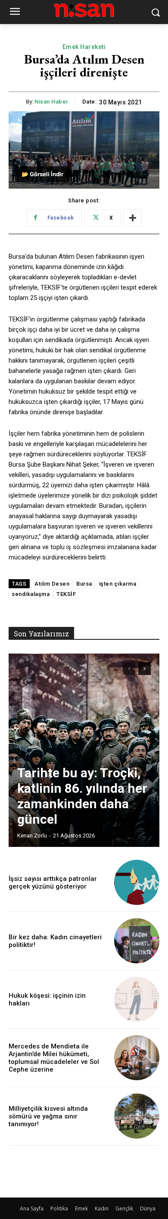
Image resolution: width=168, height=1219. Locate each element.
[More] (133, 217)
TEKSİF (66, 594)
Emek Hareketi (84, 46)
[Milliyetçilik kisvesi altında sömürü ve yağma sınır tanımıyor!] (136, 1116)
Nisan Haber (51, 101)
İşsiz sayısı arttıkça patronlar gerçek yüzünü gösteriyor (53, 882)
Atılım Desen (51, 583)
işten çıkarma (118, 583)
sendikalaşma (31, 594)
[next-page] (144, 668)
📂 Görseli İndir (42, 174)
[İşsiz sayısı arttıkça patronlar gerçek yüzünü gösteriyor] (136, 882)
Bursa (84, 583)
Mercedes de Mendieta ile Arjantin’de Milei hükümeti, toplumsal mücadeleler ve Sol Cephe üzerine (54, 1057)
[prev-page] (129, 668)
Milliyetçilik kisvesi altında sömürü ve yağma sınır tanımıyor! (48, 1116)
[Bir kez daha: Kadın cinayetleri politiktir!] (136, 940)
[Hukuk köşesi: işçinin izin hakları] (136, 999)
